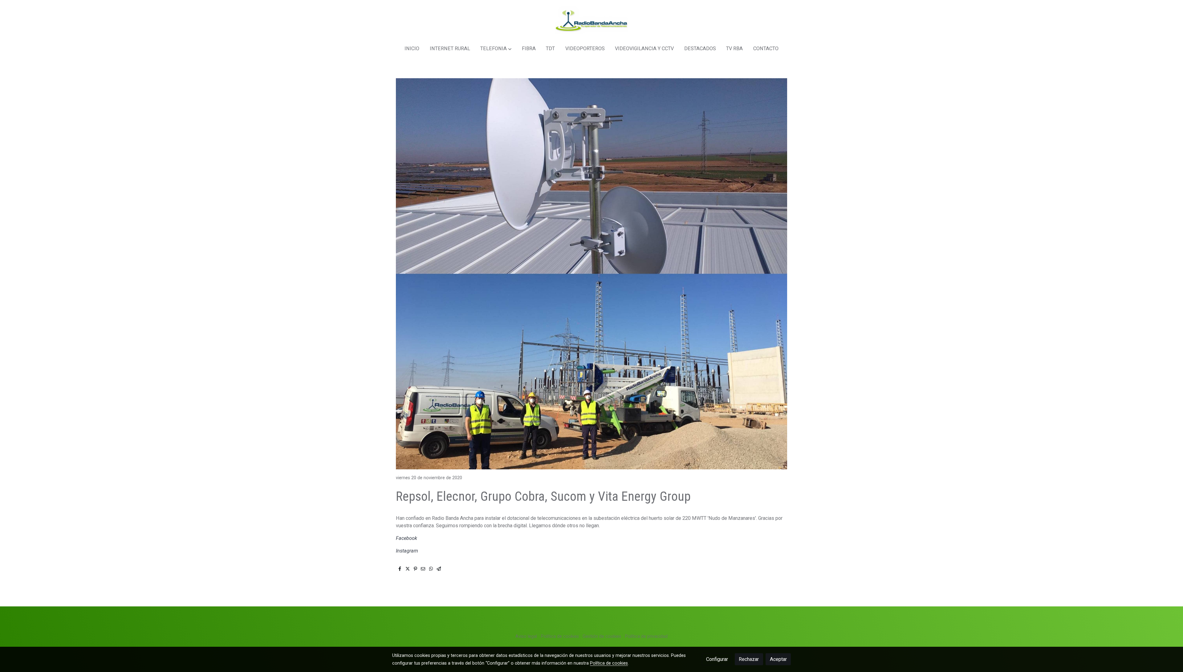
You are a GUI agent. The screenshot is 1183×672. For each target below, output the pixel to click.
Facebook (406, 538)
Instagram (407, 551)
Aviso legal (526, 636)
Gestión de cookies (602, 636)
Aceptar (778, 659)
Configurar (717, 659)
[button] (496, 49)
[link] (591, 20)
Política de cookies (560, 636)
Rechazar (749, 659)
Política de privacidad (646, 636)
